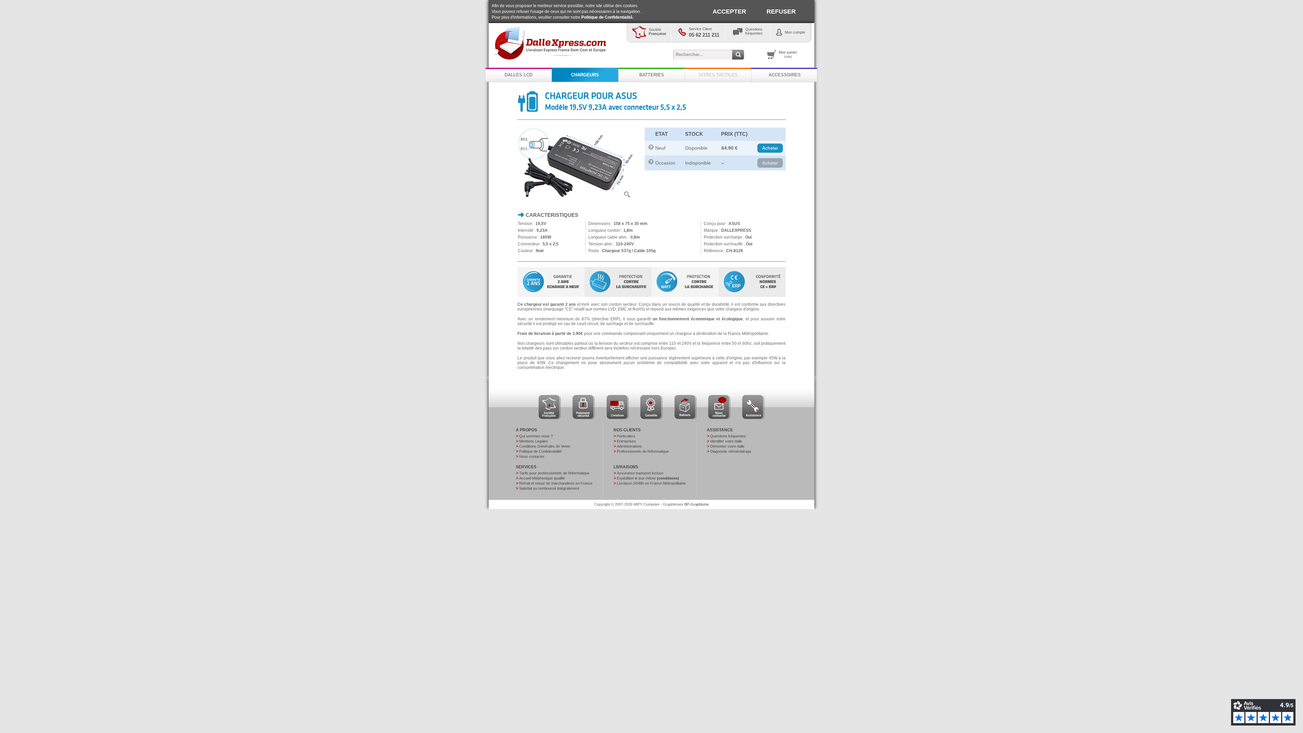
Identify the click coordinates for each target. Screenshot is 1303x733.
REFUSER (781, 11)
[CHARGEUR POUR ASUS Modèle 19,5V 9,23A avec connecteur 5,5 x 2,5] (575, 199)
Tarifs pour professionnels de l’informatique (554, 473)
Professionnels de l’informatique (643, 451)
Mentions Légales (533, 441)
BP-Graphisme (696, 504)
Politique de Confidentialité (540, 451)
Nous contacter (532, 456)
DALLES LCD (518, 74)
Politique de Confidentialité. (607, 17)
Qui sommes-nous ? (536, 436)
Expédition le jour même (648, 478)
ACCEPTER (729, 11)
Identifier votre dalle (726, 441)
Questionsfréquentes (754, 31)
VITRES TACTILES (718, 74)
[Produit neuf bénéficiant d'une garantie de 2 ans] (651, 148)
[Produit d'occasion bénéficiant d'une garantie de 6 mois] (651, 163)
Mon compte (795, 32)
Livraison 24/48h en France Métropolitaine (651, 483)
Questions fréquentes (728, 436)
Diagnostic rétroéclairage (730, 451)
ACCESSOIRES (785, 74)
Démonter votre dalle (727, 446)
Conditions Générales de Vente (544, 446)
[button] (770, 148)
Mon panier (788, 54)
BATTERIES (651, 74)
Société (657, 31)
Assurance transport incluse (640, 473)
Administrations (629, 446)
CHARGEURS (585, 74)
